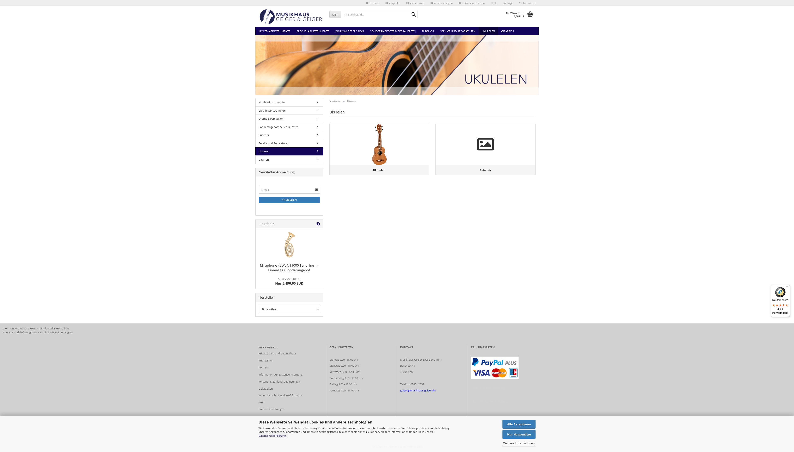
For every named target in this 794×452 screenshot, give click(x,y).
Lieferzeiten (265, 388)
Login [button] (509, 3)
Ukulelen (488, 31)
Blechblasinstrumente (313, 31)
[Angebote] (318, 224)
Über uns (373, 3)
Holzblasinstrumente (274, 31)
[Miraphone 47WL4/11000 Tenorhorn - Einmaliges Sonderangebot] (289, 244)
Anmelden (289, 200)
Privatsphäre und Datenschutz (277, 353)
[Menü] (787, 287)
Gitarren (507, 31)
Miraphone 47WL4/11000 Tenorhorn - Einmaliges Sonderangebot (289, 267)
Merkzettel (529, 3)
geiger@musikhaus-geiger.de (417, 390)
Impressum (265, 360)
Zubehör (428, 31)
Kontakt (263, 367)
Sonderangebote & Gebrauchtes (393, 31)
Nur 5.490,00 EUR (289, 281)
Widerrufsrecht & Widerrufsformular (280, 395)
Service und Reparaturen (458, 31)
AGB (261, 402)
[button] (494, 3)
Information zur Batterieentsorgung (280, 374)
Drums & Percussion (349, 31)
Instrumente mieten (473, 3)
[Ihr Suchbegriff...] (413, 14)
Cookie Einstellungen (271, 409)
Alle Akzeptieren (519, 424)
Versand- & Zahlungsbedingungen (279, 381)
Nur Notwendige (519, 434)
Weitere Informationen (519, 443)
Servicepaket (416, 3)
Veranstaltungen (443, 3)
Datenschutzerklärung (272, 436)
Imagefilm (394, 3)
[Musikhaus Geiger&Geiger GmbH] (290, 16)
